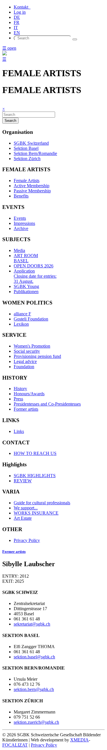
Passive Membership (32, 190)
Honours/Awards (29, 393)
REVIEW (23, 480)
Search (10, 120)
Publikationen (26, 291)
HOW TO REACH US (35, 453)
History (20, 388)
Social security (27, 351)
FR (16, 22)
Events (20, 218)
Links (19, 431)
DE (17, 17)
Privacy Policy (27, 540)
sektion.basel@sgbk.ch (34, 656)
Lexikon (21, 324)
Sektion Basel (26, 148)
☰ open (9, 48)
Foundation (24, 366)
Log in (20, 12)
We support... (26, 507)
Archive (21, 228)
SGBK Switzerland (31, 143)
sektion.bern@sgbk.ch (34, 689)
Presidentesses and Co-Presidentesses (47, 404)
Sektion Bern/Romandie (35, 153)
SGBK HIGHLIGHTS (35, 475)
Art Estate (23, 518)
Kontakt (22, 7)
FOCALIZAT (15, 745)
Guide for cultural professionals (42, 502)
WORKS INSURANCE (36, 513)
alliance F (22, 313)
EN (17, 32)
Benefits (21, 195)
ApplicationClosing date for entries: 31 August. (35, 276)
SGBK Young (26, 286)
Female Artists (26, 180)
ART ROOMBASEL (26, 258)
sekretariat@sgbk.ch (32, 624)
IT (16, 27)
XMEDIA (79, 739)
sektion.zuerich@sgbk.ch (36, 722)
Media (19, 250)
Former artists (26, 409)
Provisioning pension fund (37, 356)
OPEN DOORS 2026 (33, 265)
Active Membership (31, 185)
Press (18, 398)
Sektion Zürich (27, 158)
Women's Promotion (32, 346)
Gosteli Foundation (31, 318)
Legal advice (25, 361)
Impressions (24, 223)
